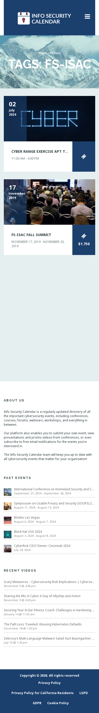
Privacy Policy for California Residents (42, 693)
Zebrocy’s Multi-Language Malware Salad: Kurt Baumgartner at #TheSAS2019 (49, 638)
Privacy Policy (49, 683)
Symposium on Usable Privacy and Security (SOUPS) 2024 (54, 503)
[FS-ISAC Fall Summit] (49, 201)
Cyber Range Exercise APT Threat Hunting (53, 151)
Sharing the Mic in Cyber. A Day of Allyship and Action (42, 596)
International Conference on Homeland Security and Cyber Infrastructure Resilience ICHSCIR (54, 489)
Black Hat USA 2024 (28, 531)
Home (43, 53)
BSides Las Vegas (27, 517)
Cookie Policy (58, 703)
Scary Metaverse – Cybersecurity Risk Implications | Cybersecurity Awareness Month (49, 582)
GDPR (37, 703)
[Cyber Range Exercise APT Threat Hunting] (49, 118)
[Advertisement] (49, 312)
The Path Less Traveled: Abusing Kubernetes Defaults (43, 624)
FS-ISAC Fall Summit (31, 234)
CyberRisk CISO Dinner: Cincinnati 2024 (42, 546)
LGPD (83, 693)
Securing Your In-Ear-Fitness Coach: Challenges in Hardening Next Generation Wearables (49, 610)
